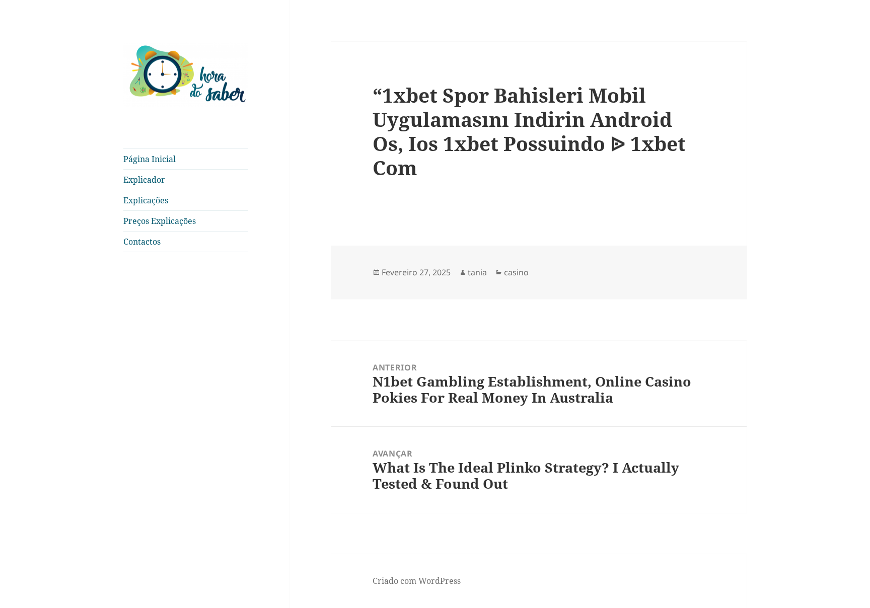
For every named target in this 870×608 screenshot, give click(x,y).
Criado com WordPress (417, 580)
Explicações (145, 200)
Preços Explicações (159, 220)
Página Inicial (149, 159)
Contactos (142, 241)
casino (516, 272)
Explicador (144, 179)
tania (477, 272)
